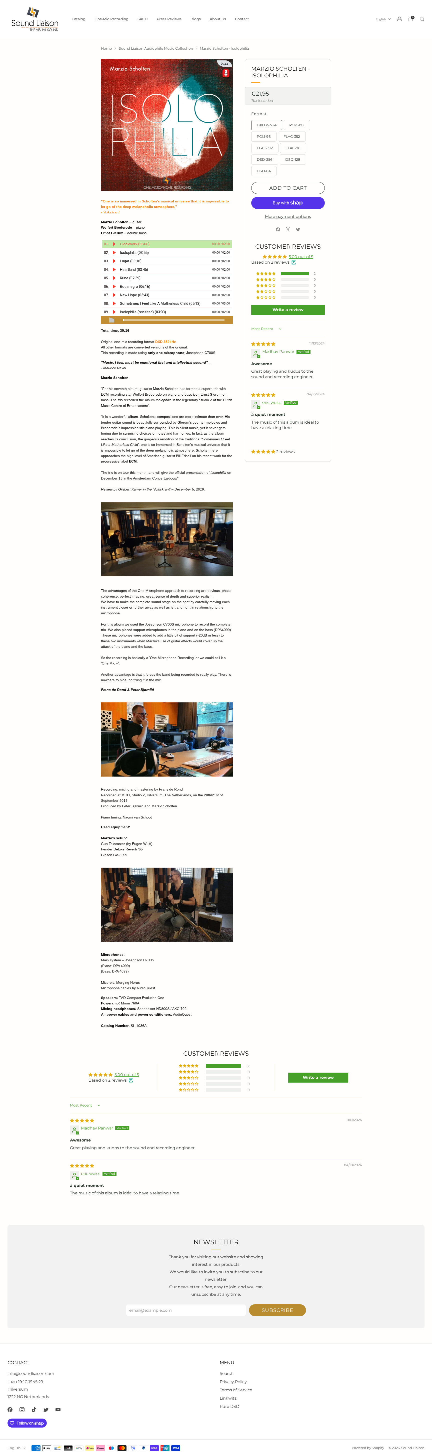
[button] (266, 273)
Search (227, 1373)
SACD (143, 19)
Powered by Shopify (368, 1448)
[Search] (422, 18)
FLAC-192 (265, 148)
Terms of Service (236, 1390)
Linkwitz (228, 1398)
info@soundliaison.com (31, 1373)
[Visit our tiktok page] (34, 1410)
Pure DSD (229, 1406)
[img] (263, 344)
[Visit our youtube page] (58, 1410)
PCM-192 (296, 125)
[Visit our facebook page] (10, 1410)
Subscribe (277, 1310)
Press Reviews (169, 19)
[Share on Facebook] (278, 229)
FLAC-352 (292, 136)
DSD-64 (264, 171)
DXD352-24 (266, 125)
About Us (218, 19)
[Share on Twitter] (298, 229)
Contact (242, 19)
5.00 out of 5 (301, 256)
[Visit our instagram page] (22, 1410)
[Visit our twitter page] (46, 1410)
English (381, 19)
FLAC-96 (293, 148)
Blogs (195, 19)
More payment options (288, 216)
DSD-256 (264, 159)
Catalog (79, 19)
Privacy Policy (233, 1381)
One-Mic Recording (111, 19)
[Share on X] (288, 229)
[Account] (399, 18)
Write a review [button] (288, 309)
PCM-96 (264, 136)
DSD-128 (292, 159)
